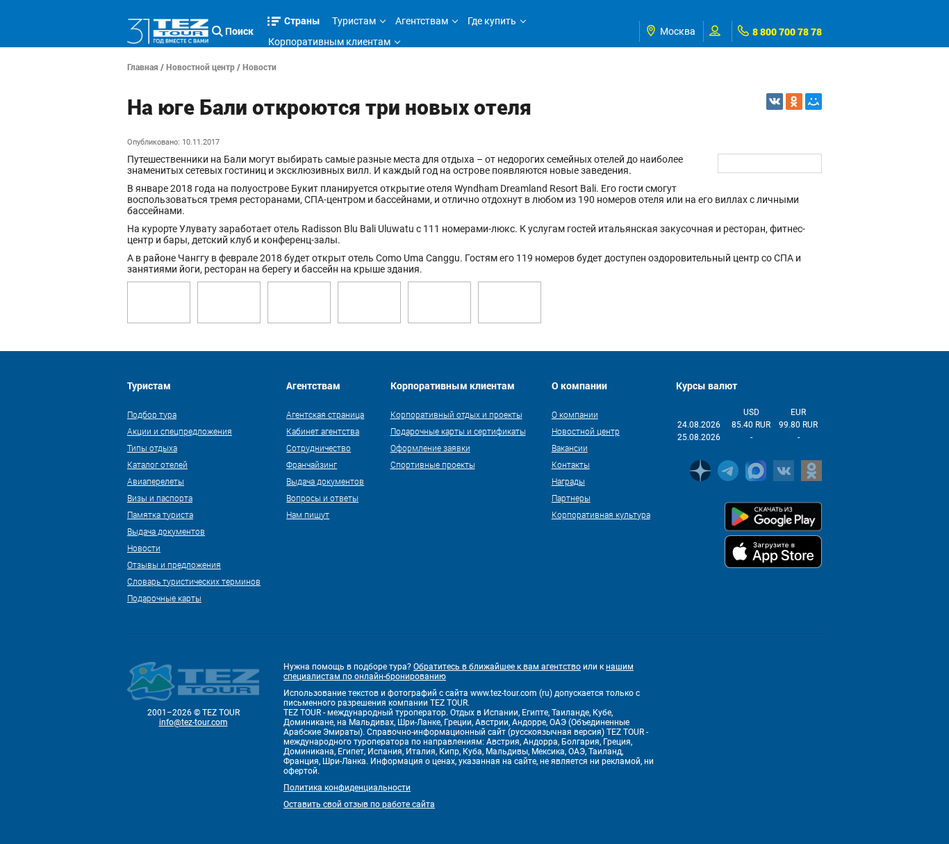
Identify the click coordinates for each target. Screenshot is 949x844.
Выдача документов (166, 531)
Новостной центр (200, 66)
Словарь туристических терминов (194, 581)
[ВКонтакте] (774, 101)
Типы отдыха (152, 447)
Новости (259, 66)
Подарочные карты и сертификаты (458, 431)
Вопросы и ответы (322, 497)
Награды (568, 481)
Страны (302, 20)
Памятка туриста (160, 514)
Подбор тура (151, 414)
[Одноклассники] (794, 101)
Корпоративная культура (601, 514)
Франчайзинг (311, 464)
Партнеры (571, 497)
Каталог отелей (157, 464)
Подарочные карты (164, 597)
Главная (142, 66)
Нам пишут (307, 514)
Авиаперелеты (155, 481)
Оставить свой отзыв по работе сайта (359, 804)
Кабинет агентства (322, 431)
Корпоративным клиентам (329, 41)
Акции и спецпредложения (179, 431)
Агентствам (421, 20)
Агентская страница (325, 414)
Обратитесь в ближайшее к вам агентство (497, 667)
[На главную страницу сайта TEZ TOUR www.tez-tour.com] (167, 31)
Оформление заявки (430, 447)
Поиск (239, 31)
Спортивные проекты (432, 464)
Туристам (354, 20)
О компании (575, 414)
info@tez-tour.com (193, 722)
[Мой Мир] (813, 101)
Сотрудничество (318, 447)
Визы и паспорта (159, 497)
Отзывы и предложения (174, 564)
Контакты (571, 464)
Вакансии (570, 447)
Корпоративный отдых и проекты (456, 414)
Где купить (492, 20)
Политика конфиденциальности (347, 788)
